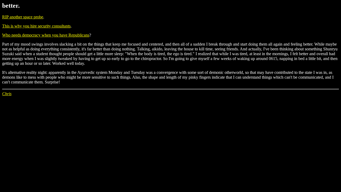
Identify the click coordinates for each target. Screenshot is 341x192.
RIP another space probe (22, 17)
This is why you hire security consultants (36, 26)
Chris (6, 93)
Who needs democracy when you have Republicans (45, 35)
